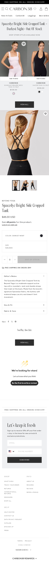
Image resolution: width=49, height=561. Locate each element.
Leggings (32, 16)
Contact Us (9, 516)
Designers (8, 497)
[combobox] (11, 451)
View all (24, 104)
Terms (20, 541)
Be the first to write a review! (24, 383)
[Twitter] (12, 322)
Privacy (28, 541)
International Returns (10, 492)
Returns (7, 488)
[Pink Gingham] (14, 93)
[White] (42, 92)
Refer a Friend (32, 492)
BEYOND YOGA (8, 201)
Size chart (9, 247)
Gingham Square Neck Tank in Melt (13, 86)
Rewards (30, 485)
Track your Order (11, 485)
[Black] (39, 92)
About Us (30, 481)
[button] (24, 558)
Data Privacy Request (13, 519)
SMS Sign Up (8, 527)
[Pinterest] (15, 321)
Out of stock (32, 260)
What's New (8, 481)
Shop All (7, 501)
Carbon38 (20, 16)
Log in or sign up (9, 225)
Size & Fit (8, 305)
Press (6, 530)
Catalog (7, 523)
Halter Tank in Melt (41, 85)
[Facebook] (8, 321)
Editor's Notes (10, 276)
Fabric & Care (10, 311)
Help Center (9, 512)
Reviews (30, 488)
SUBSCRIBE (25, 460)
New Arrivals (6, 16)
